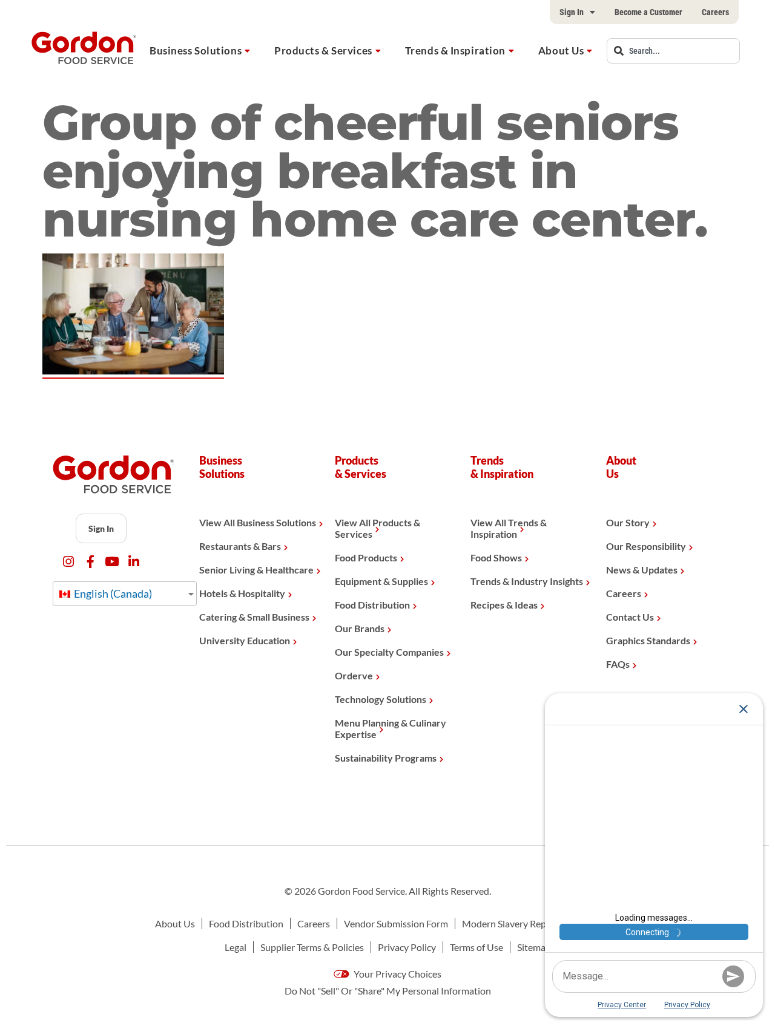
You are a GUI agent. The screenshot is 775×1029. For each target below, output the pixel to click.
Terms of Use (476, 947)
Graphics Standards (648, 640)
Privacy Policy (407, 947)
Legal (235, 947)
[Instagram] (68, 561)
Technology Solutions (380, 699)
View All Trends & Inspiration (508, 528)
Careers (715, 12)
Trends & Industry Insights (526, 581)
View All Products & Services (377, 528)
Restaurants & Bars (240, 546)
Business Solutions (196, 50)
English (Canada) (112, 593)
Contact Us (630, 616)
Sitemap (534, 947)
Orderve (354, 675)
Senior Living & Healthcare (256, 569)
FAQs (618, 664)
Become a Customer (648, 12)
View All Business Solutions (257, 522)
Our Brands (359, 628)
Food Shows (496, 557)
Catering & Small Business (254, 616)
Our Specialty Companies (389, 652)
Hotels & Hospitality (242, 593)
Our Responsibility (646, 546)
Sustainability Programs (386, 757)
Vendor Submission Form (396, 923)
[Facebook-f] (90, 561)
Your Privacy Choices (396, 973)
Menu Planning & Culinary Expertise (390, 728)
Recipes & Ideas (504, 604)
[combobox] (673, 51)
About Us (561, 50)
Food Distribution (372, 604)
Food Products (366, 557)
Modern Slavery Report (510, 923)
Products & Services (323, 50)
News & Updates (642, 569)
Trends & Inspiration (455, 50)
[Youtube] (112, 561)
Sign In (571, 12)
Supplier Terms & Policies (312, 947)
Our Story (628, 522)
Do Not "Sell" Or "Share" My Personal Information (388, 990)
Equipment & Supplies (381, 581)
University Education (244, 640)
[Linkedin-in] (134, 561)
